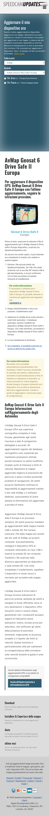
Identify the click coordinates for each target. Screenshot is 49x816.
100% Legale (19, 53)
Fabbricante (9, 58)
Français (10, 781)
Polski (24, 784)
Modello (7, 68)
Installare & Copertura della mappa (23, 716)
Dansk (39, 781)
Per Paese (22, 82)
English (18, 778)
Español (9, 778)
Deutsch (37, 778)
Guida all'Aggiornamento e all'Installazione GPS (22, 683)
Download (9, 703)
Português (27, 778)
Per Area (22, 78)
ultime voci (10, 743)
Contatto (37, 797)
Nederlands (21, 781)
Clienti (24, 800)
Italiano (31, 781)
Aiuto (7, 730)
